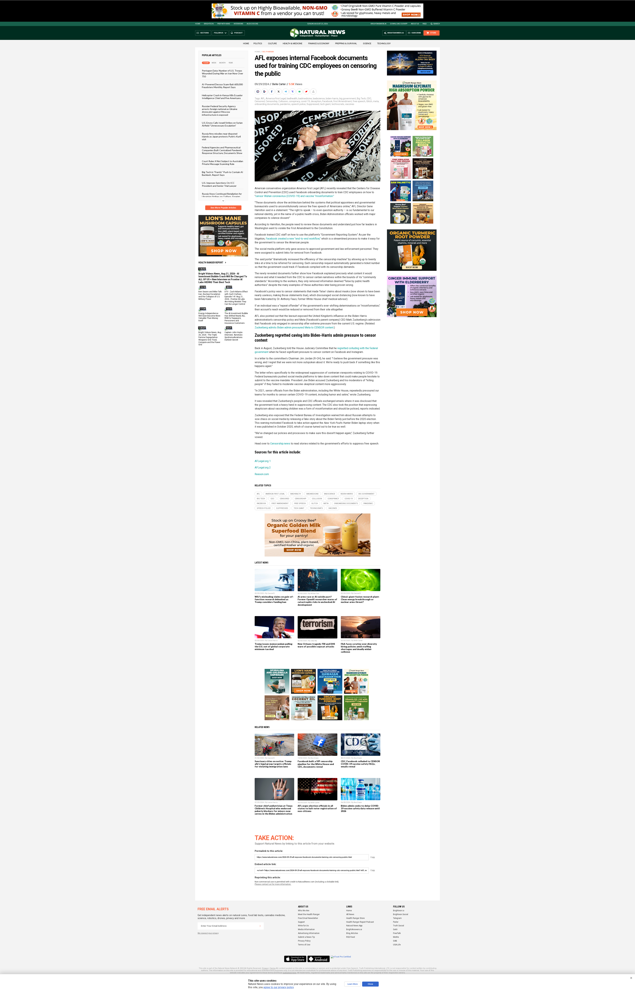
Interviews (238, 24)
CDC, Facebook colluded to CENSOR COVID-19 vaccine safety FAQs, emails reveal (360, 764)
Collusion (283, 101)
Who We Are (303, 910)
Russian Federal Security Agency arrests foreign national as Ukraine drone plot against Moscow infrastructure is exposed (219, 110)
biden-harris (332, 98)
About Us (415, 24)
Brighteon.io (398, 910)
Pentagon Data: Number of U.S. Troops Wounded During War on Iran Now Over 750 (222, 73)
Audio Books (252, 24)
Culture (272, 43)
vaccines (349, 104)
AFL (263, 98)
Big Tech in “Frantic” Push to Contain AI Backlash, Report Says (222, 173)
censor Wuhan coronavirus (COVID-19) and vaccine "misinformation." (294, 196)
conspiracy (294, 101)
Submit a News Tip (306, 937)
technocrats (338, 104)
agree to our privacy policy (278, 987)
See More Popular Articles (223, 208)
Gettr (395, 929)
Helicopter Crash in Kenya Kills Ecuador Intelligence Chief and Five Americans (222, 96)
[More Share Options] (313, 91)
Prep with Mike (223, 24)
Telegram (397, 918)
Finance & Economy (318, 43)
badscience (319, 98)
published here (289, 973)
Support (301, 922)
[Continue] (260, 926)
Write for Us (303, 925)
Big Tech (361, 98)
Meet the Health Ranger (309, 914)
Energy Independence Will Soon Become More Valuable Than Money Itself (209, 317)
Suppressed (313, 104)
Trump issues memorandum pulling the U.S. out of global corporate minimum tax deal (273, 647)
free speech (359, 101)
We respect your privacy (208, 933)
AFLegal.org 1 (263, 461)
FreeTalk (397, 933)
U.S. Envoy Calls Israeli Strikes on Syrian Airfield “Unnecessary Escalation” (222, 124)
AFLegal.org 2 (263, 467)
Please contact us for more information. (273, 884)
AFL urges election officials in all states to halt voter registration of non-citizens (317, 808)
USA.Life (397, 945)
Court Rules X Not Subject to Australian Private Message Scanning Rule (222, 162)
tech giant (325, 104)
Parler (395, 922)
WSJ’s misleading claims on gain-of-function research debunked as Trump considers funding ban (274, 599)
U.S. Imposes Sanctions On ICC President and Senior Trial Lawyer (219, 184)
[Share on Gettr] (306, 91)
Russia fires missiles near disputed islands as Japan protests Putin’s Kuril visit (221, 136)
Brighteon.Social (400, 914)
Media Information (306, 929)
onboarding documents (267, 104)
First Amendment (342, 101)
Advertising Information (308, 933)
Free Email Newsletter (308, 918)
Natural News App (354, 925)
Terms (272, 968)
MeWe (396, 937)
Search (436, 24)
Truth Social (398, 925)
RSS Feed (350, 937)
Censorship (271, 101)
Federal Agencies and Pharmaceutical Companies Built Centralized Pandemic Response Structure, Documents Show (222, 150)
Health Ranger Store (355, 918)
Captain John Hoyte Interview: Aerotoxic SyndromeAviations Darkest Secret (234, 336)
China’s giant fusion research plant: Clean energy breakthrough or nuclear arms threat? (360, 599)
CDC (369, 98)
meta (376, 101)
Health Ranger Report (210, 262)
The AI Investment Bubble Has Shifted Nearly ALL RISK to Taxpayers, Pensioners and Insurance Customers (236, 318)
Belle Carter (279, 84)
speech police (298, 104)
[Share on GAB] (299, 91)
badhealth (292, 98)
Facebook (327, 101)
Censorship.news (280, 443)
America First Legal (276, 98)
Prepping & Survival (346, 43)
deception (316, 101)
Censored (260, 101)
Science (367, 43)
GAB (395, 941)
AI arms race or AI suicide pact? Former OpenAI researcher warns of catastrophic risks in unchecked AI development (317, 600)
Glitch (369, 101)
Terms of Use (304, 945)
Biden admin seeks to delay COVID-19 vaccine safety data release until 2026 (360, 808)
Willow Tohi (315, 593)
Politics (258, 43)
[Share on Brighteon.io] (265, 91)
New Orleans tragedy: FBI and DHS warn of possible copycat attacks (316, 645)
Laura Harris (273, 640)
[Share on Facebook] (272, 91)
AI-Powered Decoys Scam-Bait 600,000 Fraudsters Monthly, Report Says (222, 86)
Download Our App (398, 24)
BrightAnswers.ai (378, 24)
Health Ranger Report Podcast (360, 922)
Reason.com (262, 474)
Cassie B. (271, 593)
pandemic (285, 104)
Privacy (265, 968)
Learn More (352, 984)
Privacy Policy (304, 941)
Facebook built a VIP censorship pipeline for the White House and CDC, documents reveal (316, 764)
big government (347, 98)
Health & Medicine (292, 43)
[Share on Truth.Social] (292, 91)
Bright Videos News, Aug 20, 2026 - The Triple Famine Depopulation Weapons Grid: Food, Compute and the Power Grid (209, 338)
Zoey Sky (314, 641)
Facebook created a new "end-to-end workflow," (293, 238)
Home (197, 24)
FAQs (424, 24)
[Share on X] (278, 91)
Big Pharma (268, 52)
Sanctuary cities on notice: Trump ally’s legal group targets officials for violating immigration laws (273, 764)
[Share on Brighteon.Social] (258, 91)
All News (350, 914)
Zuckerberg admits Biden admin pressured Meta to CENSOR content (294, 327)
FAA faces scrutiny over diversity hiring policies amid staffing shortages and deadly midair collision (359, 648)
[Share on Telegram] (285, 91)
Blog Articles (352, 933)
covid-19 (305, 101)
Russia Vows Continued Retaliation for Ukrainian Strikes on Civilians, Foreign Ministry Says (222, 196)
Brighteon (209, 24)
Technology (384, 43)
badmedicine (305, 98)
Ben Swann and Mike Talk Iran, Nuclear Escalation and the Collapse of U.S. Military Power (210, 295)
